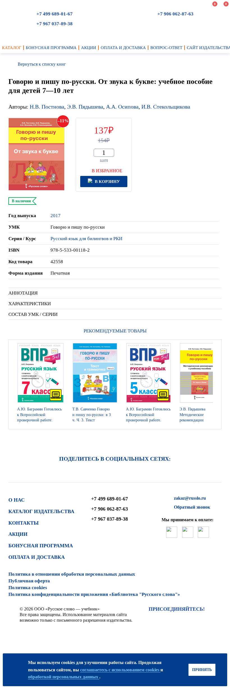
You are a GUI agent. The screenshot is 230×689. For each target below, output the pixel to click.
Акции (17, 534)
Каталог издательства (41, 511)
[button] (215, 384)
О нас (16, 500)
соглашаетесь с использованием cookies (120, 669)
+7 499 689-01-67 (54, 14)
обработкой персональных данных (63, 676)
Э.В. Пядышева (85, 107)
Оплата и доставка (36, 557)
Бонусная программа (40, 545)
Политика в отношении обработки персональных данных (71, 574)
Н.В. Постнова (47, 107)
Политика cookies (27, 587)
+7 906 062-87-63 (175, 14)
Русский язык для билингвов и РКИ (86, 238)
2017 (55, 215)
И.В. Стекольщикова (165, 107)
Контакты (23, 523)
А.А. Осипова (122, 107)
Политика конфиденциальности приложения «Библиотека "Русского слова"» (94, 594)
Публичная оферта (29, 581)
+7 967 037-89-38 (54, 23)
